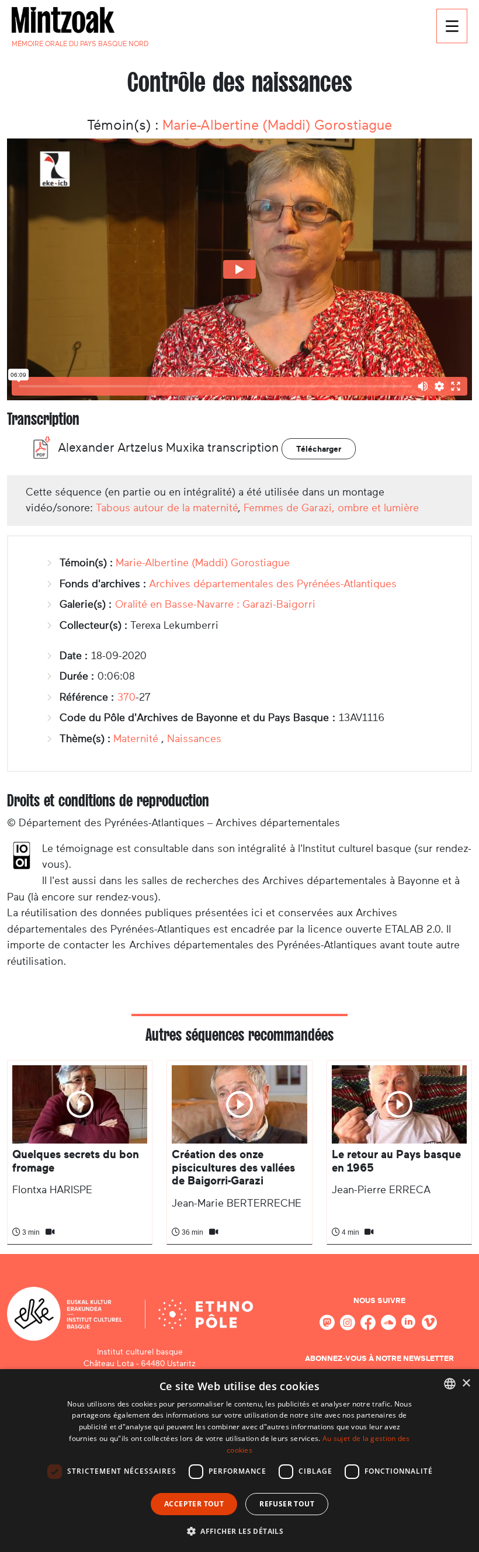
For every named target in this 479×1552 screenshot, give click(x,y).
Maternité (135, 738)
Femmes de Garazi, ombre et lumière (331, 508)
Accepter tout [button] (194, 1504)
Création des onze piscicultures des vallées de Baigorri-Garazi (233, 1167)
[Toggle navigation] (451, 26)
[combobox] (450, 1384)
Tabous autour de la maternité (167, 508)
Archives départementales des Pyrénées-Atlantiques (273, 584)
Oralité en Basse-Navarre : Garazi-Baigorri (215, 604)
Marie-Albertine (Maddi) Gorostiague (277, 125)
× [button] (465, 1383)
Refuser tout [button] (286, 1504)
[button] (239, 1531)
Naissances (194, 738)
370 (126, 697)
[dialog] (239, 1460)
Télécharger (318, 448)
